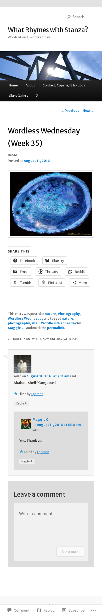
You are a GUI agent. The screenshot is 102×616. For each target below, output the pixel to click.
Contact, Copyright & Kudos (64, 85)
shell (35, 323)
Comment (70, 551)
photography (19, 323)
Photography (69, 314)
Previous (70, 111)
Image (13, 155)
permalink (55, 328)
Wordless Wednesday (25, 318)
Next (88, 111)
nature (50, 314)
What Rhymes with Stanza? (48, 30)
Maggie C (16, 328)
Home (13, 85)
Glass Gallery (18, 96)
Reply (21, 403)
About (30, 85)
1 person (37, 394)
